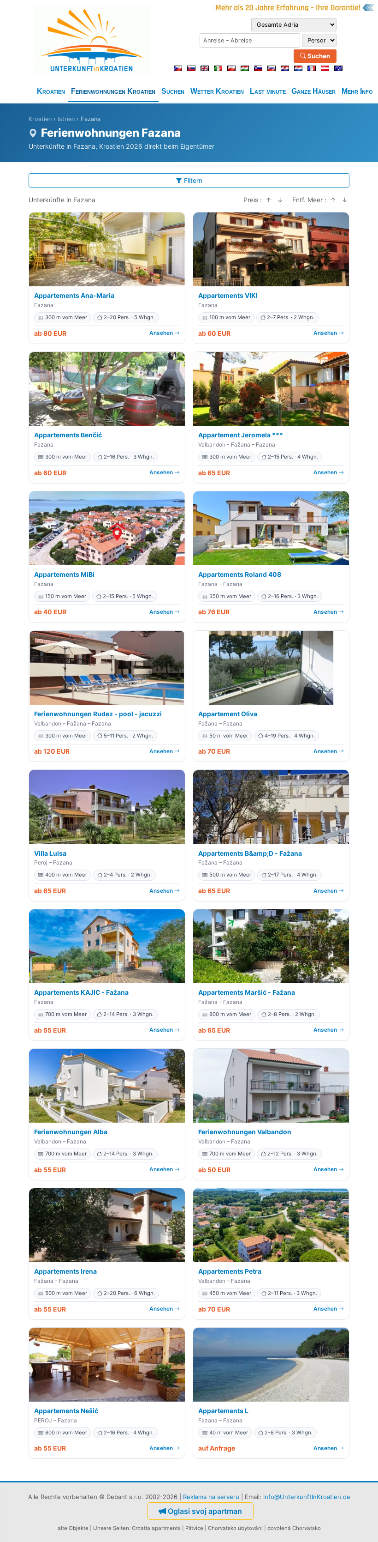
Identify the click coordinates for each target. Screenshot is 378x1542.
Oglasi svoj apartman (205, 1511)
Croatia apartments (156, 1528)
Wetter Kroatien (217, 91)
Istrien (66, 118)
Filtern (193, 180)
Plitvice (194, 1528)
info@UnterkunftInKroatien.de (306, 1496)
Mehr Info (357, 91)
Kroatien (51, 91)
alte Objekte (73, 1528)
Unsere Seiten (111, 1528)
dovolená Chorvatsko (294, 1528)
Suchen (318, 56)
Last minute (268, 91)
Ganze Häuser (313, 91)
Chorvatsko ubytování (235, 1528)
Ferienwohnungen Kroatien (113, 91)
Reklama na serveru (211, 1496)
